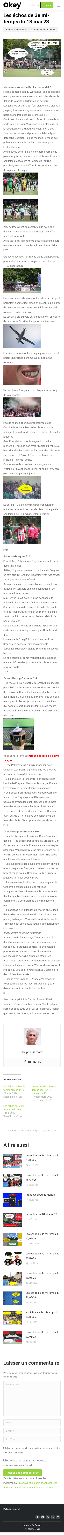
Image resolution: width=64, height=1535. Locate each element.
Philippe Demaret (11, 1509)
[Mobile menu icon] (58, 5)
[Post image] (12, 1161)
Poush (38, 1525)
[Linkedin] (39, 1062)
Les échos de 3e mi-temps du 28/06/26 (42, 1275)
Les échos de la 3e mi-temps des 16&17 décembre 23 (44, 1090)
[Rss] (34, 1062)
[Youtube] (29, 1062)
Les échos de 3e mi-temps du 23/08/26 (42, 1158)
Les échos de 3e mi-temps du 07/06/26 (42, 1334)
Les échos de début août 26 (41, 1214)
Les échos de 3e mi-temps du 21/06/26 (42, 1295)
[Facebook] (24, 1062)
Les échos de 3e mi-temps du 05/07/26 (42, 1256)
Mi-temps (34, 1131)
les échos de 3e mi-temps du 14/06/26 (42, 1315)
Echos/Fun (24, 1131)
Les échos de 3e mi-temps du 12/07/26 (42, 1236)
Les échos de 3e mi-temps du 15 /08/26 (42, 1177)
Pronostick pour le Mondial (40, 1194)
